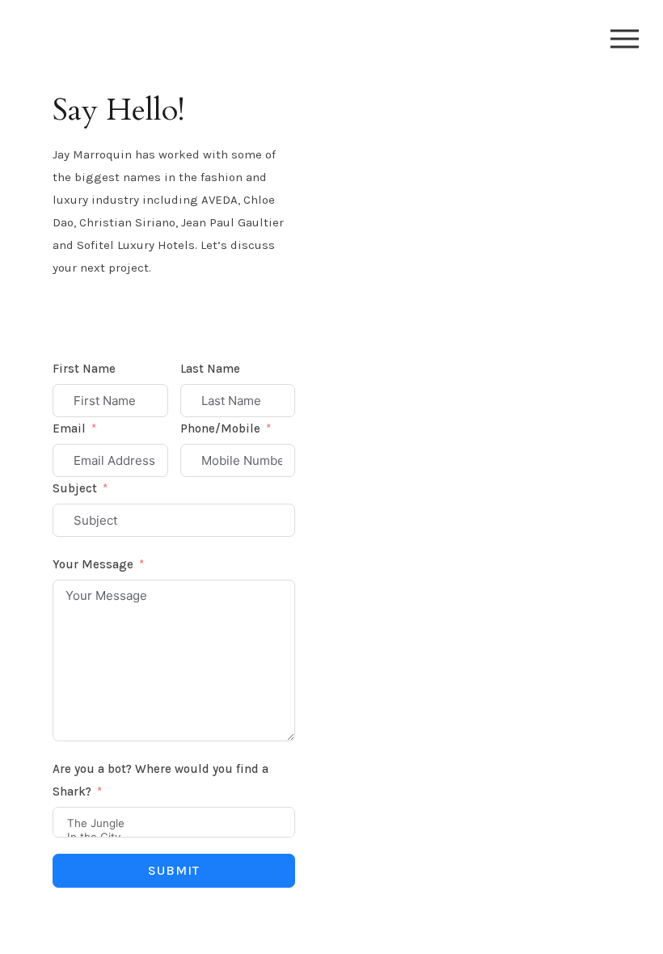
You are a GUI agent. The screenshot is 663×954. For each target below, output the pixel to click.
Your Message (93, 564)
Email (69, 428)
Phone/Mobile (220, 428)
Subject (75, 488)
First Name (84, 368)
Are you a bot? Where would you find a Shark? (160, 780)
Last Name (210, 368)
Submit (174, 870)
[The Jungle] (173, 823)
